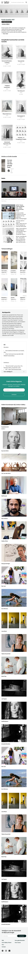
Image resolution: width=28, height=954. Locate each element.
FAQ (3, 940)
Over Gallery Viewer (6, 942)
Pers (3, 944)
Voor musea (18, 942)
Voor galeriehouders (20, 940)
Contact (4, 946)
